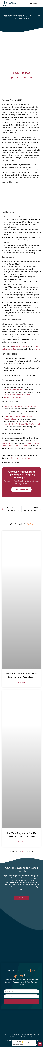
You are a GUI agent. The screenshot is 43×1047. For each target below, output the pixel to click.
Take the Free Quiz (21, 489)
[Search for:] (39, 3)
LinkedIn (37, 349)
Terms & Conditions (11, 1040)
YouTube (24, 446)
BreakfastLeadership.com (13, 390)
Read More (21, 682)
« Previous (13, 851)
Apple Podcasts (34, 443)
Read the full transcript (12, 462)
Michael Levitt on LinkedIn (13, 397)
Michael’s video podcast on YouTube (17, 395)
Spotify (4, 446)
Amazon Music (13, 446)
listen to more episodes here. (20, 458)
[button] (12, 77)
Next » (31, 851)
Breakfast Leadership (19, 346)
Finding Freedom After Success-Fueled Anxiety (20, 406)
